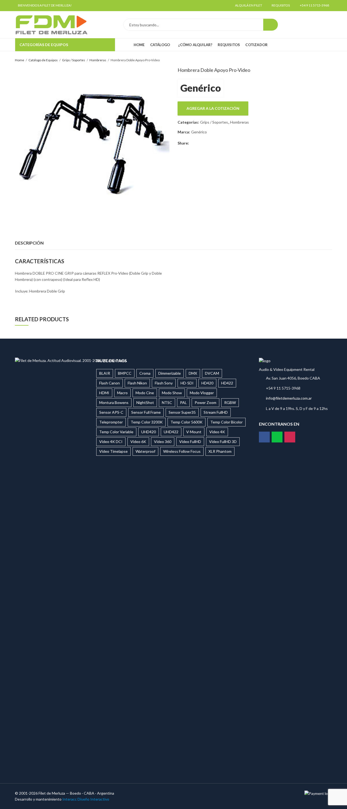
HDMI (104, 392)
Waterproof (145, 451)
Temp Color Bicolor (226, 422)
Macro (122, 392)
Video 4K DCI (111, 441)
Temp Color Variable (116, 431)
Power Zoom (205, 402)
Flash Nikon (137, 383)
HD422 (227, 383)
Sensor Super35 (182, 412)
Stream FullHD (216, 412)
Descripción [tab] (29, 242)
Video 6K (138, 441)
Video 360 (162, 441)
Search (270, 25)
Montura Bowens (113, 402)
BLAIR (104, 373)
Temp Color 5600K (187, 422)
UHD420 (148, 431)
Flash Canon (109, 383)
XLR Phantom (220, 451)
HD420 (207, 383)
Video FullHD (190, 441)
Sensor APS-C (111, 412)
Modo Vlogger (202, 392)
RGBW (230, 402)
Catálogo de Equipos (43, 60)
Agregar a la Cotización (213, 108)
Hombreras (97, 60)
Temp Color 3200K (147, 422)
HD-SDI (187, 383)
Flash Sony (164, 383)
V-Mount (193, 431)
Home (19, 60)
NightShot (145, 402)
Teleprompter (111, 422)
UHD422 (171, 431)
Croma (144, 373)
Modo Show (172, 392)
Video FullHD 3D (223, 441)
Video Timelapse (113, 451)
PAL (183, 402)
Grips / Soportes (73, 60)
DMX (193, 373)
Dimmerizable (169, 373)
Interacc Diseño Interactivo (85, 799)
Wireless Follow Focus (182, 451)
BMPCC (124, 373)
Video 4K (217, 431)
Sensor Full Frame (146, 412)
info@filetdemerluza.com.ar (289, 398)
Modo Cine (145, 392)
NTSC (167, 402)
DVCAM (212, 373)
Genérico (200, 88)
